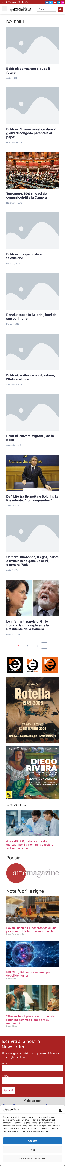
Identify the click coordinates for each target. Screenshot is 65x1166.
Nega (32, 1149)
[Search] (60, 9)
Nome (5, 1076)
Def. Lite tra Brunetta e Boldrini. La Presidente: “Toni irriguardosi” (32, 498)
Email (5, 1063)
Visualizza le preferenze (32, 1158)
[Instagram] (62, 2)
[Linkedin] (58, 2)
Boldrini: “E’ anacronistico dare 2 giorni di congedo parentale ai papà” (31, 133)
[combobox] (46, 9)
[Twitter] (51, 2)
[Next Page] (44, 645)
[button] (60, 1109)
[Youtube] (54, 2)
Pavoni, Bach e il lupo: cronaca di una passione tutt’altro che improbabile (31, 929)
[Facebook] (47, 2)
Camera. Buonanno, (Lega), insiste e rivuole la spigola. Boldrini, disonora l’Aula (32, 561)
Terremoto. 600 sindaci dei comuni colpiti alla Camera (26, 195)
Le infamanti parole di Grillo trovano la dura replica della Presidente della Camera (27, 625)
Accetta (32, 1140)
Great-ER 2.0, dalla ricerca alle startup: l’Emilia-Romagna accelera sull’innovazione (29, 845)
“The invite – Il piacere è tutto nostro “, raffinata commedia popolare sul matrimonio (32, 1020)
